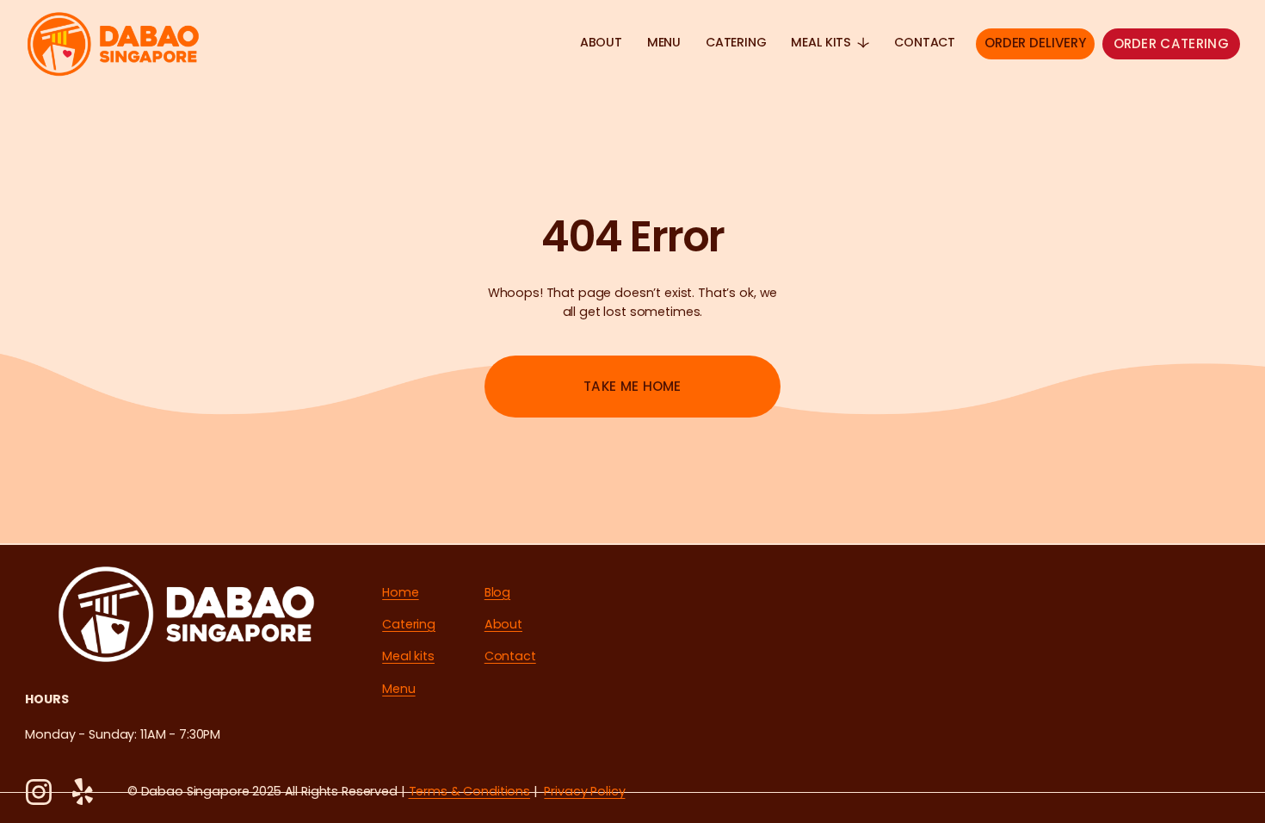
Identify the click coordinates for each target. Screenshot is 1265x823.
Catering (736, 42)
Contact (924, 42)
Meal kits (408, 656)
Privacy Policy (584, 791)
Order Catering (1171, 43)
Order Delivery (1035, 43)
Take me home (632, 386)
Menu (664, 42)
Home (400, 592)
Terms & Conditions (469, 791)
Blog (497, 592)
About (601, 42)
